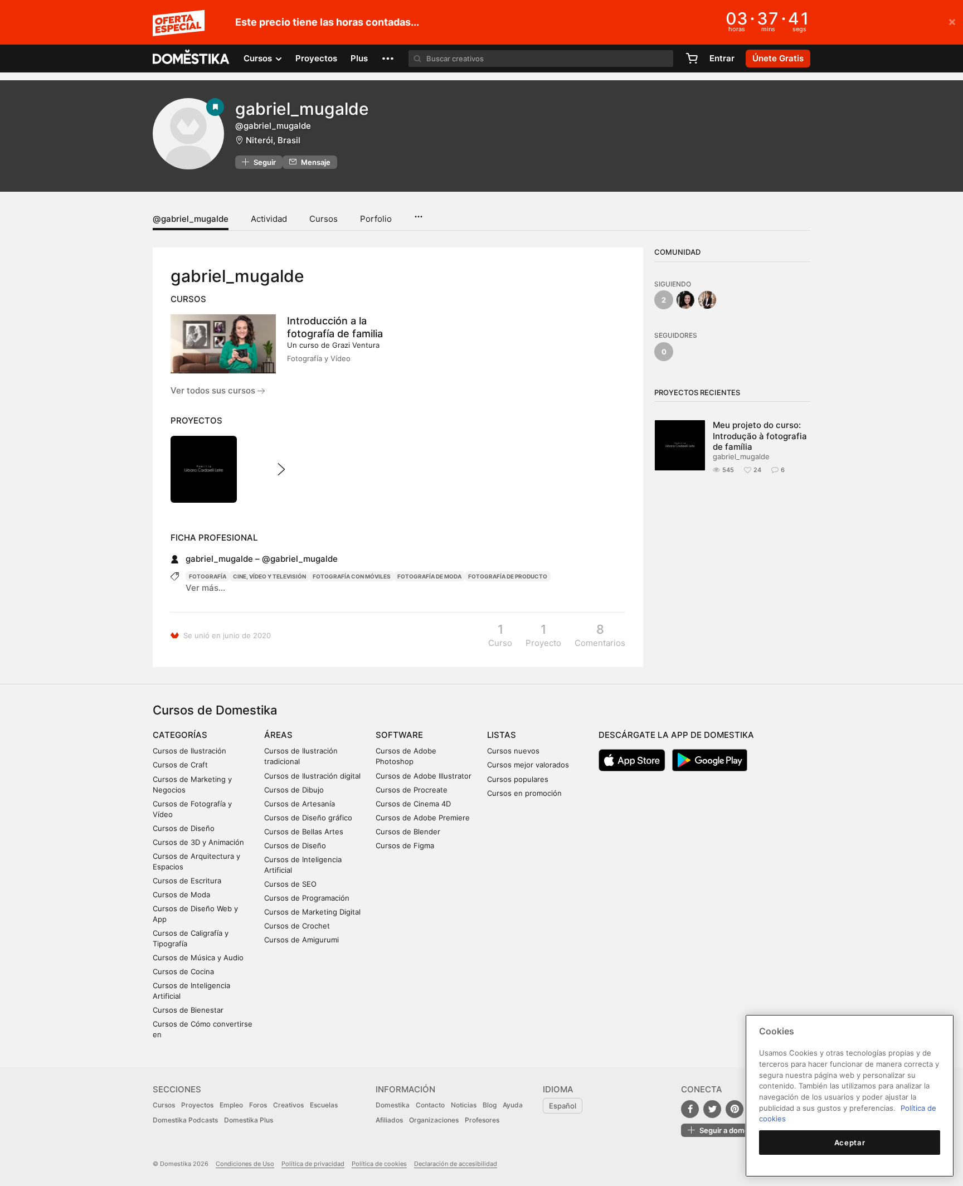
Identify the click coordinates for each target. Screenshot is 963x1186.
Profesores (482, 1120)
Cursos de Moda (181, 894)
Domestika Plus (248, 1120)
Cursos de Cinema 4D (413, 803)
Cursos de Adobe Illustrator (423, 775)
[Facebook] (690, 1109)
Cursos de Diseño (184, 828)
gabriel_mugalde (741, 456)
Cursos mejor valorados (528, 764)
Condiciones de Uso (245, 1164)
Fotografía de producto (507, 576)
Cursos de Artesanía (299, 803)
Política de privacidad (312, 1164)
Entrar (722, 58)
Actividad (269, 218)
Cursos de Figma (405, 845)
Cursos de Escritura (187, 880)
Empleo (231, 1105)
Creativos (288, 1105)
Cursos (323, 218)
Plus (359, 58)
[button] (388, 58)
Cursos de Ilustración (189, 750)
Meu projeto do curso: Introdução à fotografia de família (760, 436)
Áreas (278, 735)
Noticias (463, 1105)
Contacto (430, 1105)
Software (399, 735)
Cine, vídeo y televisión (269, 576)
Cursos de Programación (306, 897)
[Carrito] (692, 58)
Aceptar (849, 1142)
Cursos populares (517, 779)
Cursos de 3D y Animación (198, 842)
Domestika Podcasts (185, 1120)
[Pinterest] (734, 1109)
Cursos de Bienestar (188, 1009)
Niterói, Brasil (273, 140)
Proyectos (316, 58)
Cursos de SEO (290, 883)
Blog (490, 1105)
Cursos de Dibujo (294, 789)
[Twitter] (712, 1109)
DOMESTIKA (191, 58)
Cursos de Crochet (297, 925)
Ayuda (513, 1105)
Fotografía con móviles (352, 576)
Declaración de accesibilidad (455, 1164)
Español (562, 1105)
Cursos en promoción (524, 793)
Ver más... (205, 587)
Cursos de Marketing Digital (312, 911)
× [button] (952, 21)
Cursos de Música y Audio (198, 957)
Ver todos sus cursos (214, 390)
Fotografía (207, 576)
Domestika (393, 1105)
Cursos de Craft (180, 764)
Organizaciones (434, 1120)
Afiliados (389, 1120)
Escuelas (324, 1105)
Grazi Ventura (356, 345)
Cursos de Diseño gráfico (308, 817)
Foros (258, 1105)
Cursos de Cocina (183, 971)
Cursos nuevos (513, 750)
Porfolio (376, 218)
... (418, 213)
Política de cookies (379, 1164)
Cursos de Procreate (412, 789)
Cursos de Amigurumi (301, 939)
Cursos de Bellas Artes (303, 831)
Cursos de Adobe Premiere (423, 817)
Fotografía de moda (429, 576)
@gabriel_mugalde (190, 218)
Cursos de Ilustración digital (312, 775)
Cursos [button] (259, 58)
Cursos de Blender (408, 831)
